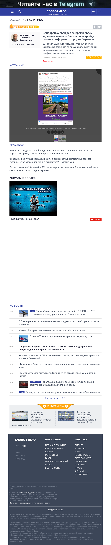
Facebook (95, 27)
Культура (80, 448)
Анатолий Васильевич (27, 37)
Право (78, 468)
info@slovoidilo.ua (55, 510)
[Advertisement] (55, 248)
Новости (16, 305)
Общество (81, 461)
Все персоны (53, 468)
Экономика (81, 474)
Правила (20, 459)
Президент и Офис (55, 445)
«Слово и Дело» (28, 492)
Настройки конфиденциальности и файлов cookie (29, 503)
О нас (18, 452)
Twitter (99, 27)
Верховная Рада (54, 448)
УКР (94, 12)
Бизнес (79, 445)
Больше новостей (54, 398)
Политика (80, 464)
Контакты (20, 456)
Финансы (80, 471)
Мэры (48, 464)
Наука (78, 452)
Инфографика (55, 406)
